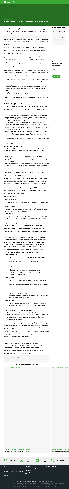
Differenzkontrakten (25, 56)
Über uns (26, 473)
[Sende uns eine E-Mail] (34, 479)
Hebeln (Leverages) (13, 109)
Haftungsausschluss (31, 481)
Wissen (11, 19)
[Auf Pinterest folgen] (36, 479)
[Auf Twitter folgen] (32, 479)
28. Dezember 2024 (15, 23)
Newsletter (37, 468)
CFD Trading (6, 19)
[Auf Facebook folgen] (28, 479)
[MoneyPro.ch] (11, 2)
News (26, 468)
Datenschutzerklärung (42, 481)
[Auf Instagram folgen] (30, 479)
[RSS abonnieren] (38, 479)
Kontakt (36, 472)
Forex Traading (28, 470)
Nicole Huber (23, 23)
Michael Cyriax (15, 357)
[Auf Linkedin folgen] (40, 479)
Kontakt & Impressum (21, 481)
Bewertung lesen (62, 31)
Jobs (36, 470)
